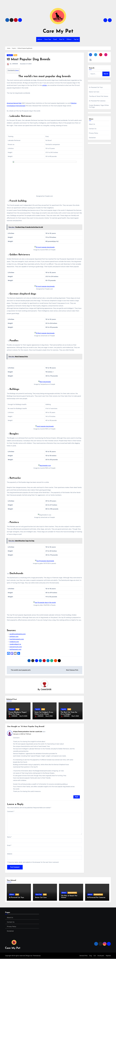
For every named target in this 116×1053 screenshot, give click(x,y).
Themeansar (37, 955)
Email (9, 845)
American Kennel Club (14, 103)
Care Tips (47, 39)
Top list (76, 39)
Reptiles (108, 955)
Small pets (100, 955)
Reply (76, 797)
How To (61, 39)
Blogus (28, 955)
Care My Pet (58, 31)
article (44, 85)
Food (55, 39)
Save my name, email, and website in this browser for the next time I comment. (34, 862)
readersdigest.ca (15, 644)
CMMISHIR (15, 64)
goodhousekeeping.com (18, 634)
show (16, 70)
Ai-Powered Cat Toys (96, 87)
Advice (39, 39)
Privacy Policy (93, 133)
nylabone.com (14, 642)
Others (69, 39)
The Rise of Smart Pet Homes (98, 96)
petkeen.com (14, 636)
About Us (92, 124)
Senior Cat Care (94, 92)
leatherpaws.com (15, 649)
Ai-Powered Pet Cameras (97, 101)
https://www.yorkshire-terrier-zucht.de (27, 731)
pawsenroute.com (16, 647)
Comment (10, 811)
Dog (15, 55)
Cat (43, 709)
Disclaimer (92, 137)
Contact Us (92, 128)
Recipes (11, 709)
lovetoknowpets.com (17, 639)
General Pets (72, 892)
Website (9, 854)
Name (9, 837)
